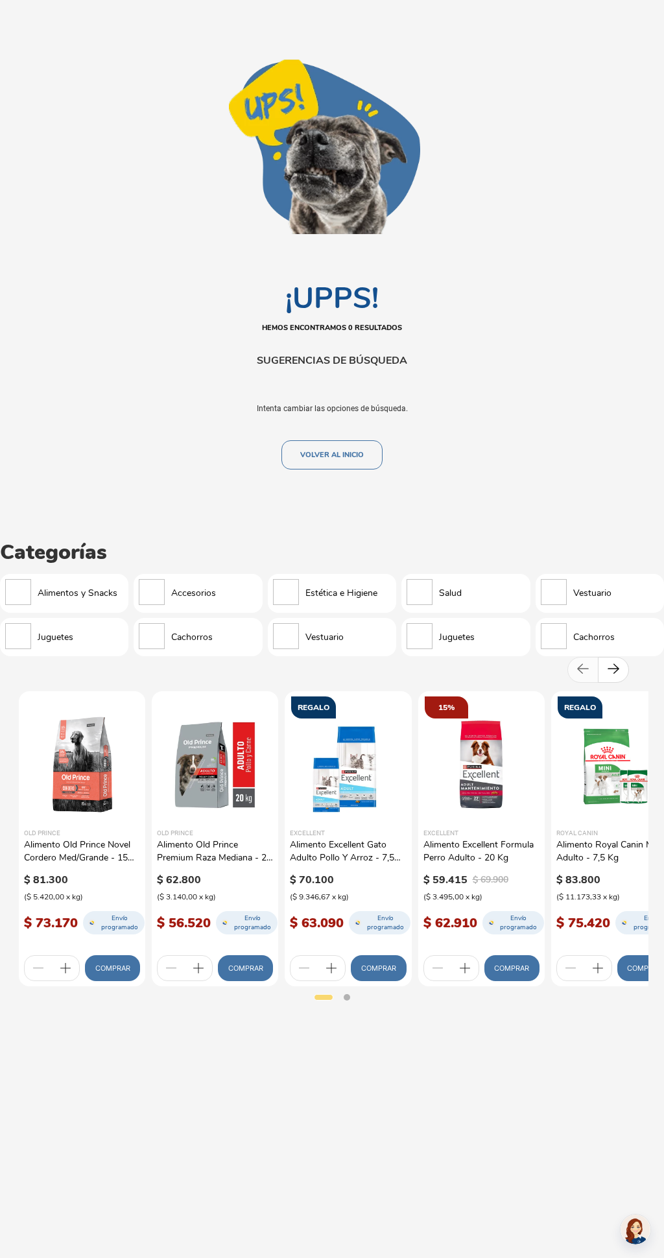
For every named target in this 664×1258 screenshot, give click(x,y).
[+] (65, 968)
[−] (38, 968)
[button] (323, 997)
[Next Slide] (613, 670)
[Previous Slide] (583, 670)
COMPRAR (112, 968)
